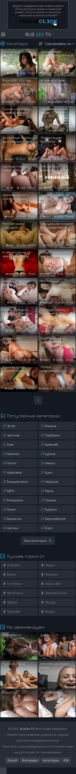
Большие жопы (17, 481)
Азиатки (13, 454)
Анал (10, 444)
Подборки (52, 435)
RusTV (38, 34)
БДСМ (10, 491)
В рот (49, 528)
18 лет (11, 426)
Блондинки (15, 500)
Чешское (51, 481)
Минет (11, 509)
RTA (66, 760)
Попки (11, 463)
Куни (48, 472)
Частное (13, 435)
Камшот (50, 463)
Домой (12, 760)
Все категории (35, 540)
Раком (49, 491)
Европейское (55, 518)
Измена (50, 426)
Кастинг (13, 528)
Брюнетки (14, 518)
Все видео (30, 760)
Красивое (14, 472)
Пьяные (50, 500)
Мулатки (51, 509)
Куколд (50, 454)
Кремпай (51, 444)
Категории (51, 760)
